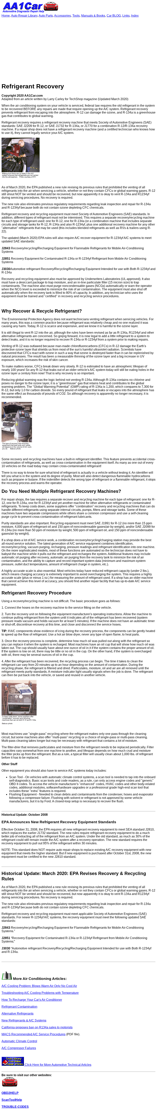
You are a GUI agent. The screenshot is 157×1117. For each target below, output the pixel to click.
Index (135, 15)
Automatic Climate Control (19, 1041)
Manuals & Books (93, 15)
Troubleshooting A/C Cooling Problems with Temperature (40, 992)
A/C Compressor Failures (19, 1048)
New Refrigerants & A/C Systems (24, 1020)
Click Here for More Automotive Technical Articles (57, 1064)
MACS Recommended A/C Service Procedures (33, 1034)
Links (126, 15)
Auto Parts (46, 15)
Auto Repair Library (24, 15)
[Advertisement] (78, 52)
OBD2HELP (10, 1093)
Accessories (62, 15)
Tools (76, 15)
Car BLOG (114, 15)
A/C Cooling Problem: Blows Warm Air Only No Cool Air (39, 986)
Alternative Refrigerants (18, 1013)
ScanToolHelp (12, 1099)
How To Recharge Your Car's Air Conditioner (32, 999)
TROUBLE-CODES (15, 1106)
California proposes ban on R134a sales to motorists (37, 1027)
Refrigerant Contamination (19, 1006)
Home (6, 15)
